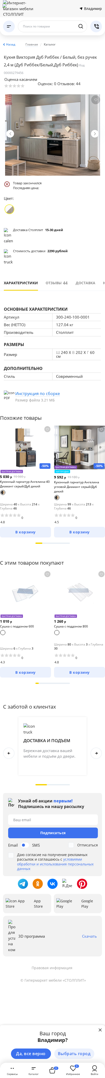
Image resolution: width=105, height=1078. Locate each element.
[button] (38, 543)
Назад (10, 44)
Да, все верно (31, 1053)
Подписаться (53, 832)
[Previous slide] (10, 134)
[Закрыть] (100, 1030)
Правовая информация (52, 967)
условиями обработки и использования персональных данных (55, 864)
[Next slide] (95, 134)
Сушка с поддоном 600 (17, 626)
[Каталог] (9, 26)
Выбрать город (74, 1053)
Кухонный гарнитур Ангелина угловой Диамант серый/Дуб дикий (76, 486)
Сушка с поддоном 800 (71, 626)
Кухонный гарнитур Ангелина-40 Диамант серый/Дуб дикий (25, 484)
